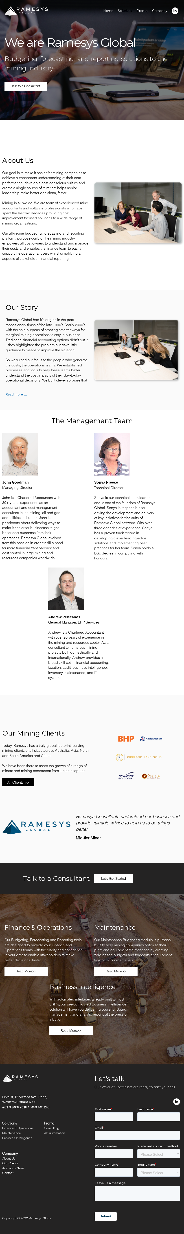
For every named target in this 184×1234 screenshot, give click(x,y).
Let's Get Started (113, 878)
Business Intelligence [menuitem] (17, 1138)
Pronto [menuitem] (142, 11)
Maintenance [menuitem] (11, 1133)
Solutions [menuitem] (125, 11)
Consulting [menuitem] (51, 1128)
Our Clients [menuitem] (10, 1163)
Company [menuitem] (159, 11)
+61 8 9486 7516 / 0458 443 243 (25, 1107)
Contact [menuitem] (7, 1173)
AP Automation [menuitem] (54, 1133)
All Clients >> (18, 782)
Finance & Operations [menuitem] (17, 1128)
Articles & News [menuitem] (13, 1168)
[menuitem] (175, 10)
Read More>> (26, 971)
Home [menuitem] (108, 11)
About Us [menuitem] (8, 1158)
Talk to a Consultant (25, 86)
